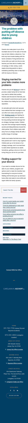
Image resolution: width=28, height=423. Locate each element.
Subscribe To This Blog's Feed (12, 239)
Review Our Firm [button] (14, 395)
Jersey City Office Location (15, 349)
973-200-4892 (10, 335)
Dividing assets (10, 115)
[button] (26, 3)
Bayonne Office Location (15, 363)
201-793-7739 (15, 7)
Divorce (7, 44)
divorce (16, 89)
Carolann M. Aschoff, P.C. (15, 42)
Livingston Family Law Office (15, 382)
